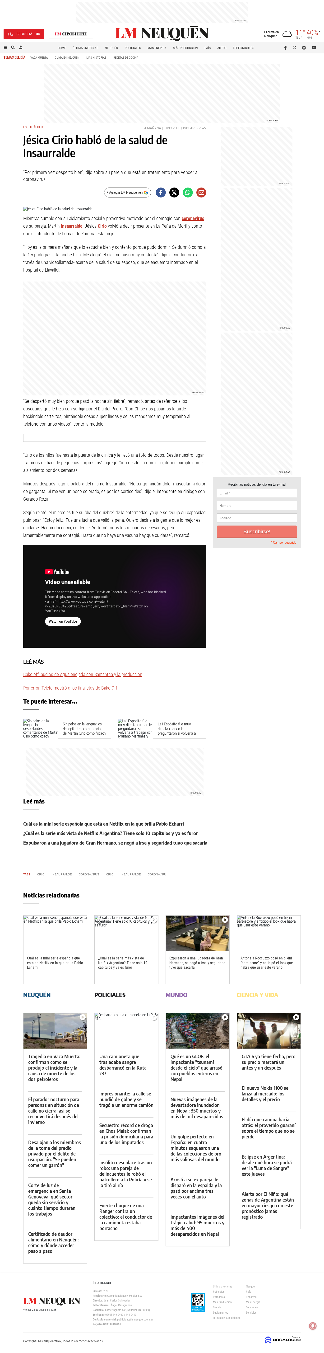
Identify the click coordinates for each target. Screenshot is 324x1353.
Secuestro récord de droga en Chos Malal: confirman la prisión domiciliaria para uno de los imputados (126, 1133)
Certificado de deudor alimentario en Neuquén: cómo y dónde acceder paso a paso (53, 1242)
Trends (217, 1307)
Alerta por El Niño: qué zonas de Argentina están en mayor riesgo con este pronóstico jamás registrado (268, 1205)
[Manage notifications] (313, 1326)
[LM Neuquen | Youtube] (314, 48)
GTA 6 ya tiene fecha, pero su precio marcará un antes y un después (269, 1062)
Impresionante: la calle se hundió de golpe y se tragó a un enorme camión (126, 1099)
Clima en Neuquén (67, 57)
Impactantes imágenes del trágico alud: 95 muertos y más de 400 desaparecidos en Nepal (197, 1225)
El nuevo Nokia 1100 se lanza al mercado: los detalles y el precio (265, 1093)
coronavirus (193, 218)
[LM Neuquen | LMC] (71, 34)
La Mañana (152, 128)
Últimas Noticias (85, 48)
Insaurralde (72, 226)
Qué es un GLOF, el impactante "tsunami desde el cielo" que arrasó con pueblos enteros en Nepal (196, 1067)
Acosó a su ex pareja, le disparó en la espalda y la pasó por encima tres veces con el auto (196, 1187)
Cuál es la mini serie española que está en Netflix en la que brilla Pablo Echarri (103, 824)
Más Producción (185, 48)
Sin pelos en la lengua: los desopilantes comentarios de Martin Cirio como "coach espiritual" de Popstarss (84, 731)
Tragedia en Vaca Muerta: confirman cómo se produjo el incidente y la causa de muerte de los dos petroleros (54, 1067)
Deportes (251, 1297)
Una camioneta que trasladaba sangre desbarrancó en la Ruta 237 (123, 1064)
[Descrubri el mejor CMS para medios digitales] (283, 1344)
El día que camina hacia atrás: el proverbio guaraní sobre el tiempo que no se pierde (269, 1127)
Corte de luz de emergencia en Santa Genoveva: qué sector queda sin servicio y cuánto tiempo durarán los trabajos (51, 1199)
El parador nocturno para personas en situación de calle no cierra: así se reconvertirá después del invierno (53, 1110)
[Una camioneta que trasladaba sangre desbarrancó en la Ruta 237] (126, 1031)
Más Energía (157, 48)
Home (62, 48)
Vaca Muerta (39, 57)
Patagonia (219, 1297)
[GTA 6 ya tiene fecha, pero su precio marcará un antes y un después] (269, 1031)
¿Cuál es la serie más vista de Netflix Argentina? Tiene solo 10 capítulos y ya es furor (110, 833)
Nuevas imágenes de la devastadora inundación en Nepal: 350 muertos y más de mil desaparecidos (197, 1107)
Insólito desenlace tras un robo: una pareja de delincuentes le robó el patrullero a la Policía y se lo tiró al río (125, 1173)
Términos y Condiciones (226, 1317)
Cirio (168, 128)
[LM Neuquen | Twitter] (296, 48)
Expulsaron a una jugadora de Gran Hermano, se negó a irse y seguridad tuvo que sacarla (115, 843)
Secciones (252, 1307)
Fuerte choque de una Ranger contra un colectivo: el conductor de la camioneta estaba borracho (125, 1216)
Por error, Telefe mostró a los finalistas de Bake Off (70, 688)
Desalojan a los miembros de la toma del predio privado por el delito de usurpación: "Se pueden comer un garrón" (54, 1153)
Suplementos (220, 1312)
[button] (5, 48)
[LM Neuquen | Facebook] (286, 48)
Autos (221, 48)
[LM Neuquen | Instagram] (305, 48)
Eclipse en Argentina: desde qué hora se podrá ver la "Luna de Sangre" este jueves (267, 1165)
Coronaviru (157, 874)
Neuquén (111, 48)
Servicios (251, 1312)
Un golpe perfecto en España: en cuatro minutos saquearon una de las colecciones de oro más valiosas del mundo (196, 1147)
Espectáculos (243, 48)
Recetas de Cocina (125, 57)
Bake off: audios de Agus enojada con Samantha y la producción (82, 674)
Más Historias (96, 57)
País (207, 48)
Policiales (133, 48)
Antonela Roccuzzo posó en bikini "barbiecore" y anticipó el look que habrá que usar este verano (267, 962)
